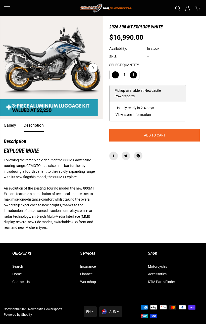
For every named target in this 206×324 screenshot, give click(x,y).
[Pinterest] (138, 156)
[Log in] (187, 8)
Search (17, 266)
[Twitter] (126, 156)
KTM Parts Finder (161, 282)
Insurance (88, 266)
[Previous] (10, 68)
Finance (86, 274)
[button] (7, 8)
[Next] (93, 68)
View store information (133, 115)
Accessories (157, 274)
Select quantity (124, 65)
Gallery (10, 125)
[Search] (177, 8)
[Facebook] (113, 156)
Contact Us (21, 282)
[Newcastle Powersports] (103, 8)
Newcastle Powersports (45, 309)
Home (17, 274)
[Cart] (197, 8)
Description (34, 125)
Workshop (88, 282)
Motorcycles (157, 266)
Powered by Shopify (18, 314)
